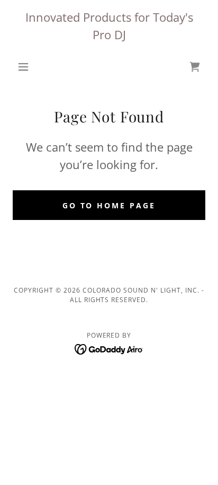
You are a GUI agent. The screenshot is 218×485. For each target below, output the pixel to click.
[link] (109, 348)
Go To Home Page (109, 205)
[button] (27, 66)
